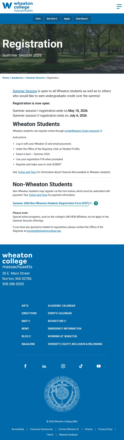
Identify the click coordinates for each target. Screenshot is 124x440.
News (25, 328)
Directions (29, 313)
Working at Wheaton (62, 336)
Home (5, 78)
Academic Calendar (61, 305)
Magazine (28, 344)
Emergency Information (64, 328)
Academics (17, 78)
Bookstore (55, 321)
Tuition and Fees (27, 172)
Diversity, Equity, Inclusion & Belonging (75, 344)
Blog (25, 336)
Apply (67, 18)
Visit (38, 18)
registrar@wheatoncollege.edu (43, 230)
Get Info (51, 18)
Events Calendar (60, 313)
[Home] (21, 6)
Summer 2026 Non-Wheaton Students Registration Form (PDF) (51, 203)
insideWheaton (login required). (81, 130)
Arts (25, 305)
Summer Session (35, 78)
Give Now (81, 18)
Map (24, 321)
